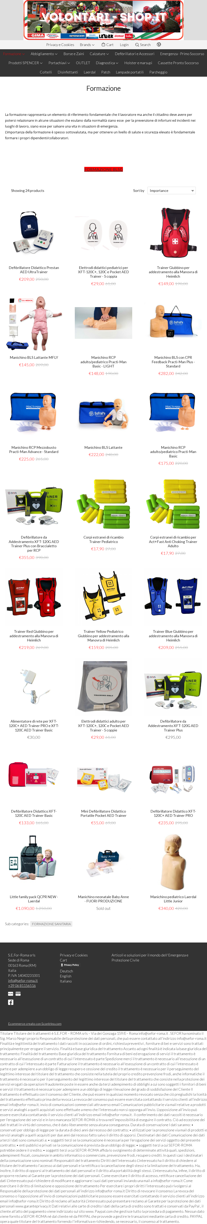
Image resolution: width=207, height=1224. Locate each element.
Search (145, 44)
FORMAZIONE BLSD (103, 169)
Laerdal (90, 72)
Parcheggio (158, 72)
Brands (86, 44)
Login (124, 44)
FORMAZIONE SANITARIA (51, 924)
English (65, 976)
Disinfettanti (68, 72)
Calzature (98, 53)
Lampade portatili (130, 72)
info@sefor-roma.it (23, 980)
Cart (110, 44)
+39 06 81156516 (22, 985)
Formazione (12, 53)
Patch (105, 72)
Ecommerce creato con (34, 1023)
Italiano (66, 981)
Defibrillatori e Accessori (134, 53)
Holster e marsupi (138, 63)
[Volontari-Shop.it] (103, 20)
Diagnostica (105, 63)
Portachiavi (58, 63)
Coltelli (46, 72)
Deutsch (66, 971)
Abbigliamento (43, 53)
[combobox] (171, 190)
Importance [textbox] (159, 190)
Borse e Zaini (73, 53)
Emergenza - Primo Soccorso (182, 53)
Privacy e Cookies (60, 44)
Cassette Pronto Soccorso (178, 63)
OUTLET (83, 63)
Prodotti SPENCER (24, 63)
